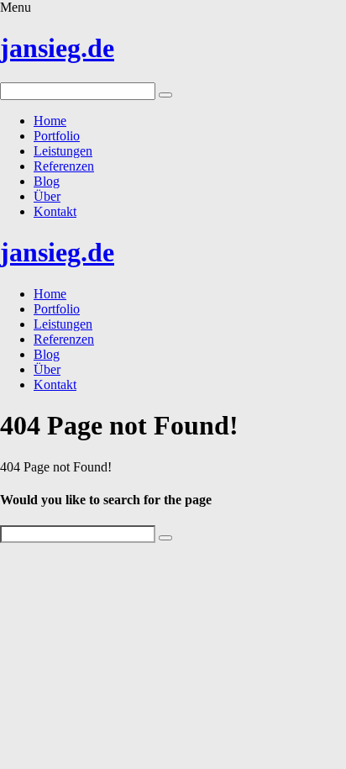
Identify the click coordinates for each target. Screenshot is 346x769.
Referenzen (64, 166)
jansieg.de (57, 48)
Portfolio (57, 136)
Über (47, 196)
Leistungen (63, 151)
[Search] (165, 94)
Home (50, 120)
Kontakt (55, 211)
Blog (47, 181)
